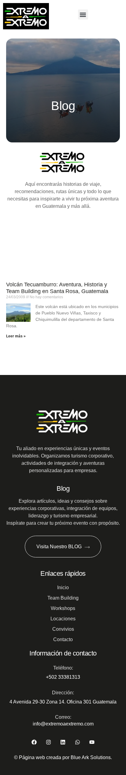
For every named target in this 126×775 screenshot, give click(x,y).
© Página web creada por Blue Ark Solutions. (63, 757)
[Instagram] (48, 742)
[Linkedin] (63, 742)
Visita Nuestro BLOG (59, 546)
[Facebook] (34, 742)
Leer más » (16, 336)
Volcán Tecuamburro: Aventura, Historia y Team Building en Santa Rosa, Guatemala (57, 287)
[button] (83, 14)
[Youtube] (92, 742)
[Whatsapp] (77, 742)
